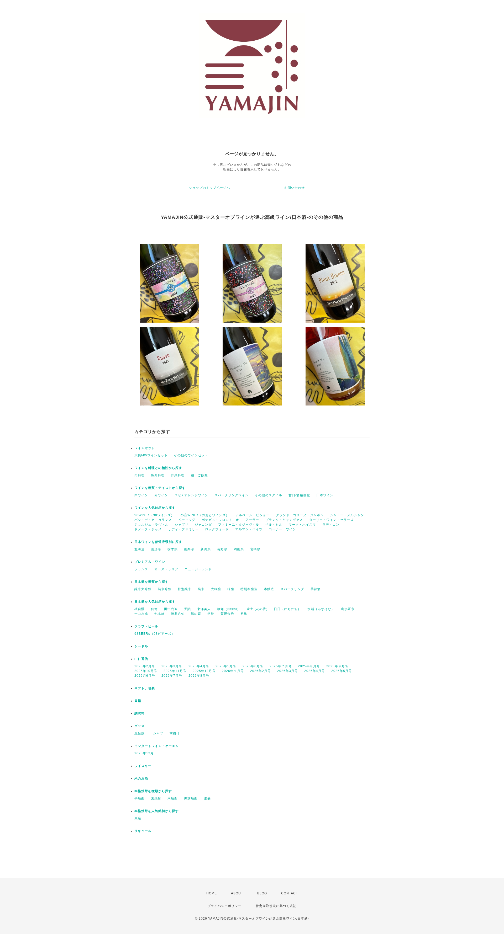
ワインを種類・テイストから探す (160, 488)
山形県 (156, 549)
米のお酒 (141, 778)
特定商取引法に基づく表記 (276, 906)
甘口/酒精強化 (299, 495)
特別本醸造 (249, 589)
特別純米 (184, 589)
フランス (141, 569)
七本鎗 (159, 614)
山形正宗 (348, 609)
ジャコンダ (203, 524)
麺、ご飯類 (199, 475)
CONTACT (289, 893)
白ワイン (141, 495)
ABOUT (237, 893)
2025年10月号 (145, 671)
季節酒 (316, 589)
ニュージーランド (198, 569)
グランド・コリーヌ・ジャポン (300, 515)
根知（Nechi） (228, 609)
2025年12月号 (204, 671)
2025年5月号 (226, 666)
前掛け (175, 733)
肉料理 (139, 475)
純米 (201, 589)
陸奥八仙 (178, 614)
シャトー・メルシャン (347, 515)
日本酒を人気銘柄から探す (154, 602)
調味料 (139, 713)
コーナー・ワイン (282, 529)
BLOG (262, 893)
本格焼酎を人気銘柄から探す (156, 811)
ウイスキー (142, 766)
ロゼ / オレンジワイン (191, 495)
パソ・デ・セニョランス (153, 520)
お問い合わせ (294, 188)
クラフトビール (146, 626)
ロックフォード (217, 529)
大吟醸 (216, 589)
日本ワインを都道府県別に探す (158, 542)
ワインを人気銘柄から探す (154, 508)
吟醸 (230, 589)
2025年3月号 (171, 666)
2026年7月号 (171, 675)
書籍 (137, 701)
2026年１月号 (233, 671)
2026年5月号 (341, 671)
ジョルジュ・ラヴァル (151, 524)
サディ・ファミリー (183, 529)
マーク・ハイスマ (302, 524)
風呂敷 (139, 733)
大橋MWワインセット (151, 455)
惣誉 (210, 614)
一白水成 (141, 614)
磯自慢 (139, 609)
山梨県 (189, 549)
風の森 (196, 614)
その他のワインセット (191, 455)
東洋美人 (204, 609)
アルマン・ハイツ (248, 529)
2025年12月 (144, 753)
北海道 (139, 549)
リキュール (142, 831)
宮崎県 (255, 549)
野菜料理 (178, 475)
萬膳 (137, 818)
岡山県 (239, 549)
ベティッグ (186, 520)
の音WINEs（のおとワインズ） (205, 515)
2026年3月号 (287, 671)
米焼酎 (172, 798)
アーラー (252, 520)
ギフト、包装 (144, 688)
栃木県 (172, 549)
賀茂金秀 (227, 614)
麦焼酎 (156, 798)
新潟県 (206, 549)
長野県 (222, 549)
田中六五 (171, 609)
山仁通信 (141, 659)
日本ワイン (324, 495)
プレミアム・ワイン (149, 562)
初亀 (243, 614)
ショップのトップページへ (209, 188)
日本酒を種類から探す (151, 582)
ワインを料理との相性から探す (158, 468)
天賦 (187, 609)
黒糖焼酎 (191, 798)
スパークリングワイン (231, 495)
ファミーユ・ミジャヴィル (238, 524)
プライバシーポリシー (224, 906)
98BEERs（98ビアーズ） (154, 634)
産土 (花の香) (257, 609)
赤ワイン (161, 495)
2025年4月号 (198, 666)
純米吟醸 (164, 589)
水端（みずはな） (321, 609)
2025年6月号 (253, 666)
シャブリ (181, 524)
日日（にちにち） (287, 609)
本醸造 (269, 589)
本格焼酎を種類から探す (153, 791)
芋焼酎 (139, 798)
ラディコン (330, 524)
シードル (141, 646)
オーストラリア (166, 569)
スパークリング (292, 589)
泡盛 (207, 798)
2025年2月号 (144, 666)
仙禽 (154, 609)
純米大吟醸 (142, 589)
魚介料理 (158, 475)
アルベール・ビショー (252, 515)
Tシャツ (157, 733)
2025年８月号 (309, 666)
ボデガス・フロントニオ (220, 520)
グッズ (139, 726)
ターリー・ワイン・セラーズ (331, 520)
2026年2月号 (260, 671)
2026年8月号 (198, 675)
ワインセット (144, 448)
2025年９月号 (337, 666)
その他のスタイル (268, 495)
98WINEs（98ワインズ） (154, 515)
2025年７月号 (281, 666)
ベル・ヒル (273, 524)
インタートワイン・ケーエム (156, 746)
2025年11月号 (175, 671)
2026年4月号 (314, 671)
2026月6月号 (144, 675)
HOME (211, 893)
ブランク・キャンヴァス (284, 520)
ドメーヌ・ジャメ (148, 529)
